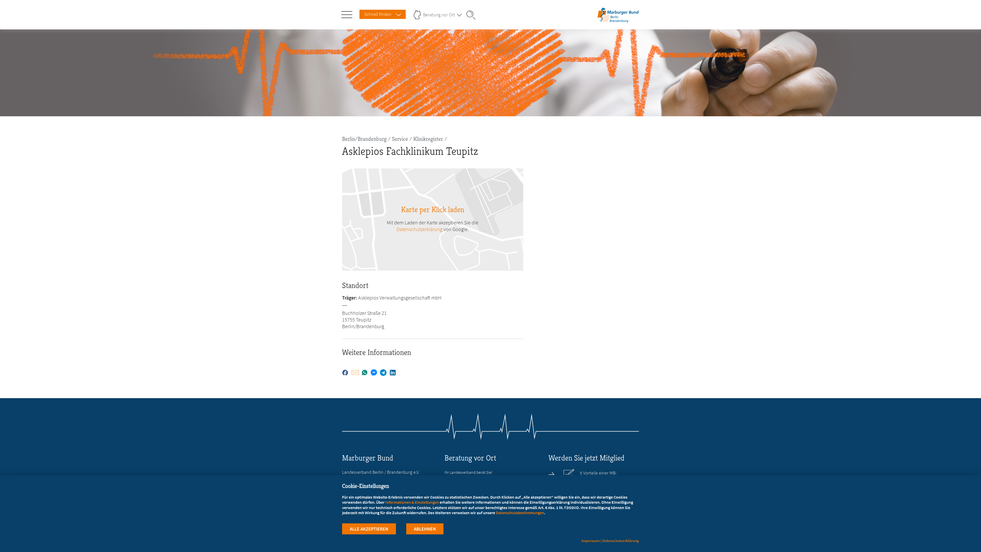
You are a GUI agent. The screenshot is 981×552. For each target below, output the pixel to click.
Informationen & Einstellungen (412, 502)
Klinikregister (428, 138)
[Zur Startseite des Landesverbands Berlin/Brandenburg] (618, 21)
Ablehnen (425, 529)
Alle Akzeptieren (369, 529)
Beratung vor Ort (439, 15)
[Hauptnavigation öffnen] (347, 13)
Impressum (590, 540)
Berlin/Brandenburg (364, 138)
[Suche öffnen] (472, 15)
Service (400, 138)
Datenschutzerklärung (419, 229)
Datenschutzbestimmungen (520, 512)
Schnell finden (377, 14)
